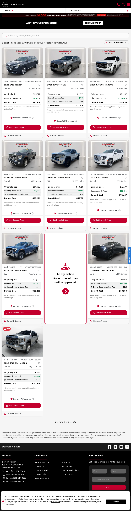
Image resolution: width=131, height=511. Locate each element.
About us (66, 462)
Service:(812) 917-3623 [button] (16, 478)
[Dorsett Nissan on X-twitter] (114, 446)
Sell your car (67, 466)
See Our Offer (93, 23)
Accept (116, 502)
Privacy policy (41, 474)
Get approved (41, 470)
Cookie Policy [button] (55, 502)
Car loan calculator (71, 470)
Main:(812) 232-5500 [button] (15, 471)
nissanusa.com (42, 478)
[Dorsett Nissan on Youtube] (120, 446)
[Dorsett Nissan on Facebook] (108, 446)
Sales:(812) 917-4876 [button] (15, 474)
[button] (118, 4)
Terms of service (69, 474)
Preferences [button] (10, 504)
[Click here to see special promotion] (65, 15)
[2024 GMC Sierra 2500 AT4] (108, 248)
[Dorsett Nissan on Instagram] (126, 446)
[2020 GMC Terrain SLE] (65, 63)
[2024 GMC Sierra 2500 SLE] (22, 248)
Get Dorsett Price (16, 127)
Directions (39, 466)
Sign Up (109, 487)
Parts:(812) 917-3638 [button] (15, 481)
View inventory (42, 462)
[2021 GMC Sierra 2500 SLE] (65, 155)
